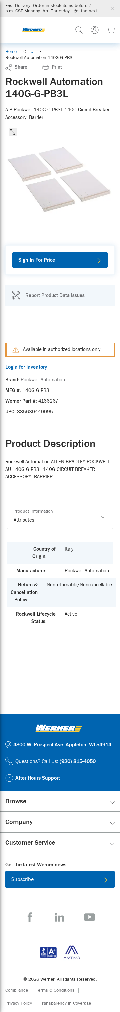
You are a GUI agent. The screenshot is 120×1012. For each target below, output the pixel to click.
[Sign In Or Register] (95, 30)
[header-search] (79, 30)
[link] (31, 52)
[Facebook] (30, 917)
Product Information (33, 511)
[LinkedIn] (59, 917)
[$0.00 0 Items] (111, 30)
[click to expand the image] (13, 132)
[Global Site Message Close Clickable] (113, 8)
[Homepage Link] (33, 30)
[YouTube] (89, 917)
